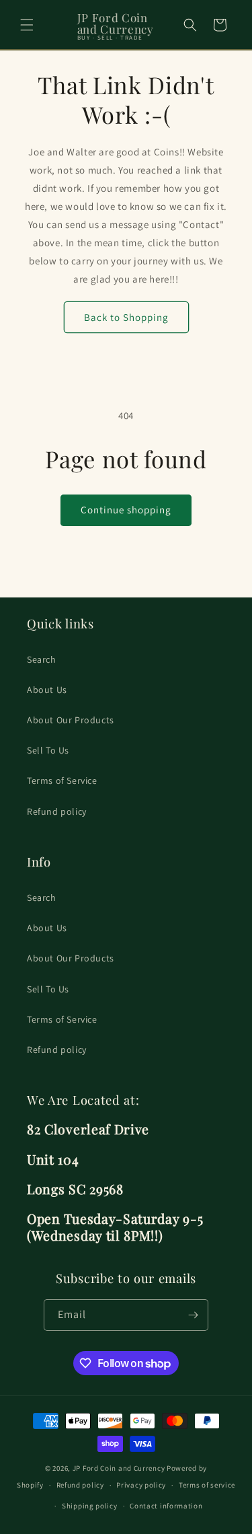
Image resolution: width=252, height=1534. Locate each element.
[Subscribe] (193, 1315)
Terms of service (207, 1485)
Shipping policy (90, 1505)
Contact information (166, 1505)
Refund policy (57, 811)
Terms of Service (62, 780)
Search (41, 659)
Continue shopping (126, 509)
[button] (27, 25)
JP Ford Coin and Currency (119, 1468)
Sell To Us (48, 750)
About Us (47, 690)
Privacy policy (141, 1485)
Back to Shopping (126, 317)
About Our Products (70, 720)
